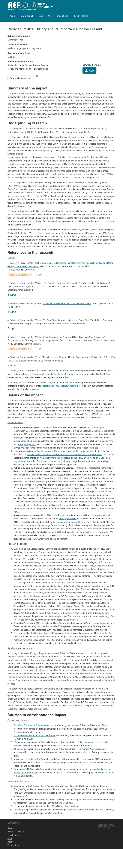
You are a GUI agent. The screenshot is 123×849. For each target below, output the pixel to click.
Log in (113, 14)
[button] (37, 76)
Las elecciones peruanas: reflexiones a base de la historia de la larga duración (64, 454)
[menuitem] (13, 16)
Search (11, 828)
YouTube (33, 772)
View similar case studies (21, 78)
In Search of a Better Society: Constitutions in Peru (67, 303)
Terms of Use (62, 15)
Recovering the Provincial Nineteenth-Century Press (56, 373)
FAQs (40, 15)
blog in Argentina (27, 444)
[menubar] (49, 16)
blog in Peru (107, 440)
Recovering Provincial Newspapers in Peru (63, 385)
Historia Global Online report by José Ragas (34, 735)
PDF (91, 70)
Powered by (106, 822)
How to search (26, 15)
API (49, 15)
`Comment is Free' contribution (33, 725)
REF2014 (30, 6)
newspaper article (67, 518)
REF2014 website (16, 831)
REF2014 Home (80, 15)
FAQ (10, 838)
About (12, 15)
